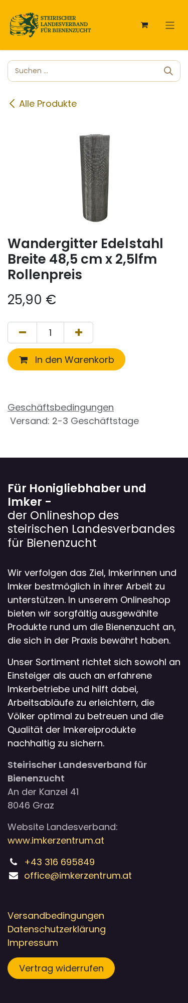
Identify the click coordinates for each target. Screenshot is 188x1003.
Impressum (33, 942)
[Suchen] (168, 71)
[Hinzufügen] (78, 332)
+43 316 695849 (59, 862)
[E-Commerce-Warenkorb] (144, 25)
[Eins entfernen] (22, 332)
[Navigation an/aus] (170, 25)
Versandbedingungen (56, 915)
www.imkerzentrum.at (56, 840)
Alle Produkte (48, 103)
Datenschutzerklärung (57, 929)
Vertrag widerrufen (61, 968)
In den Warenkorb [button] (73, 359)
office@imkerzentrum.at (78, 875)
